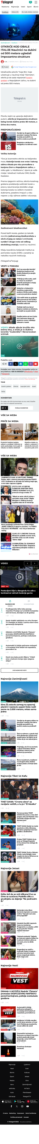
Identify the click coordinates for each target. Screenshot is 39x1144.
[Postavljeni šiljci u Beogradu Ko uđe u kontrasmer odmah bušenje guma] (19, 577)
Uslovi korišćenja (30, 379)
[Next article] (37, 572)
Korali (34, 386)
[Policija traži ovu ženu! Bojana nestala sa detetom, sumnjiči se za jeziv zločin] (8, 310)
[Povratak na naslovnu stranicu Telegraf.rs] (7, 2)
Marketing (12, 1113)
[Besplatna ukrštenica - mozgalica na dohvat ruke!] (8, 146)
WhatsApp (29, 371)
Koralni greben (6, 386)
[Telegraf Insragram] (22, 1106)
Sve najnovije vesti (19, 670)
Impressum (20, 1113)
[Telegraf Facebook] (11, 1106)
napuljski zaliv (25, 386)
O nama (5, 1113)
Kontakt (26, 1117)
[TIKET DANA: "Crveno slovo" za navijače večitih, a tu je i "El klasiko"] (19, 789)
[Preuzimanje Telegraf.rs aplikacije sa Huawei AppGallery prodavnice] (32, 1101)
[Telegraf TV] (28, 1106)
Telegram (5, 374)
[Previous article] (1, 572)
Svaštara (14, 43)
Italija (3, 391)
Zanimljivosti (5, 43)
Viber (36, 371)
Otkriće (15, 386)
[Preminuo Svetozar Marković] (8, 1051)
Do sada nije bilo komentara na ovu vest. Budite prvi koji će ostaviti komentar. (18, 402)
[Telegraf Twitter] (17, 1106)
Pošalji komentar (21, 408)
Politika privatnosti (16, 1117)
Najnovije (14, 678)
